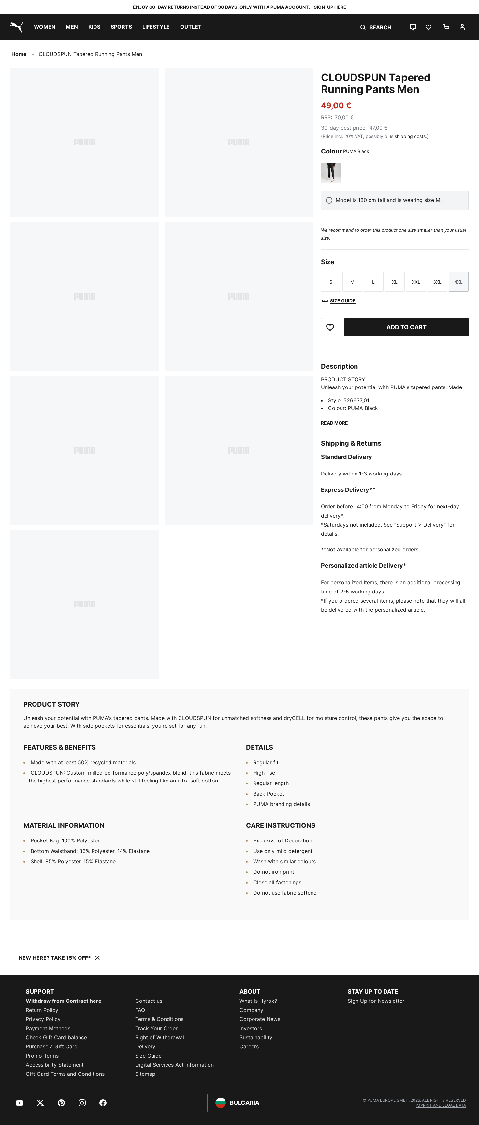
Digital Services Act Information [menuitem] (174, 1064)
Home (19, 54)
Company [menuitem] (251, 1010)
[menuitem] (45, 27)
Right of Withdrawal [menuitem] (159, 1037)
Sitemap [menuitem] (145, 1074)
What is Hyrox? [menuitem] (258, 1001)
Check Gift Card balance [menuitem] (56, 1037)
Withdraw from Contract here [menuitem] (64, 1001)
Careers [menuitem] (249, 1046)
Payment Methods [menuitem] (48, 1028)
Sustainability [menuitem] (256, 1037)
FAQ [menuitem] (140, 1010)
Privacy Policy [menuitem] (43, 1019)
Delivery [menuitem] (145, 1046)
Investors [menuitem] (251, 1028)
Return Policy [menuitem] (42, 1010)
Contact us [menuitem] (148, 1001)
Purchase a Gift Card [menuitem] (52, 1046)
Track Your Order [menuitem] (156, 1028)
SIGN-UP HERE (330, 7)
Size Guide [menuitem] (148, 1055)
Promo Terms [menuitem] (42, 1055)
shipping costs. (411, 136)
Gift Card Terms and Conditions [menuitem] (65, 1074)
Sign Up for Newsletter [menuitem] (376, 1001)
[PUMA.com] (15, 27)
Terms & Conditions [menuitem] (159, 1019)
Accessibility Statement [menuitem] (55, 1064)
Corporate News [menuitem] (260, 1019)
